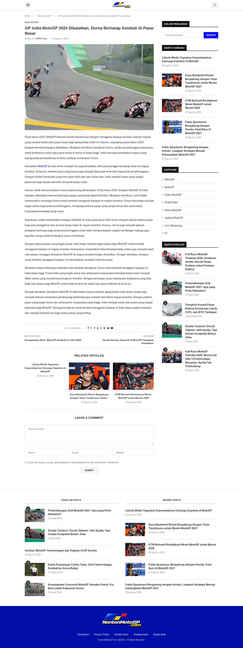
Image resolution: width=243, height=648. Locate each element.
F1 (166, 233)
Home (27, 16)
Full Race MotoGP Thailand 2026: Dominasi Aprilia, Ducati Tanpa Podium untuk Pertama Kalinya (200, 262)
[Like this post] (91, 328)
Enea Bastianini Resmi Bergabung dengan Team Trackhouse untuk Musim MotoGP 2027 (201, 81)
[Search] (215, 5)
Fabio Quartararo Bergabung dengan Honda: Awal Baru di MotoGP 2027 (198, 128)
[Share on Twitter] (98, 328)
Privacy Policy (102, 634)
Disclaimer (83, 634)
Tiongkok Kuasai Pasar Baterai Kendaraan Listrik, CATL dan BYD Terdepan (201, 308)
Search (211, 35)
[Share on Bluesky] (108, 328)
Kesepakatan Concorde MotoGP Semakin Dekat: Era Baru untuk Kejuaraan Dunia (81, 586)
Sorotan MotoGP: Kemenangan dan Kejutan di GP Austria (61, 550)
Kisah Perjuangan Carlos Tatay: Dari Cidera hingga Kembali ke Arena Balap (80, 566)
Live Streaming (173, 225)
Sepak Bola (159, 634)
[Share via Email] (112, 328)
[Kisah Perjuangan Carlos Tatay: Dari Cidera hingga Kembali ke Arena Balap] (35, 569)
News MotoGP (44, 16)
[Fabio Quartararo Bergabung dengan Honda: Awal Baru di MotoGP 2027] (172, 127)
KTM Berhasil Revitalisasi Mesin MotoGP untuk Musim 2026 (201, 104)
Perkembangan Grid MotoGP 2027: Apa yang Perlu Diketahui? (200, 287)
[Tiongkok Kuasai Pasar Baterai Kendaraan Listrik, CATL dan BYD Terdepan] (172, 309)
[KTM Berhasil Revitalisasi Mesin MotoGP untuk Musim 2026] (133, 376)
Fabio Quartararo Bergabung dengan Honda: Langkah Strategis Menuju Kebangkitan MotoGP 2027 (185, 151)
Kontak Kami (121, 634)
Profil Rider (171, 202)
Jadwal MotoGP (173, 217)
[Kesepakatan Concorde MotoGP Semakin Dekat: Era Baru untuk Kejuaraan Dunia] (35, 589)
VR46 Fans (41, 38)
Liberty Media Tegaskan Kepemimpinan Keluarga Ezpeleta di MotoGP (45, 368)
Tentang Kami (140, 634)
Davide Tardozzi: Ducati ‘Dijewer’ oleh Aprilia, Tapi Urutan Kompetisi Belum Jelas (201, 332)
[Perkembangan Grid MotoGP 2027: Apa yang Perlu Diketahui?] (172, 288)
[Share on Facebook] (94, 328)
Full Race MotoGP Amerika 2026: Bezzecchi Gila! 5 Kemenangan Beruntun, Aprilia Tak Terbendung (201, 359)
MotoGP (42, 166)
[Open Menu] (28, 5)
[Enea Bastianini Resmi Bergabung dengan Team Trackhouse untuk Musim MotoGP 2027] (89, 376)
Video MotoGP (173, 194)
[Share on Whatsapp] (101, 328)
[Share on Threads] (104, 328)
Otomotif (169, 179)
